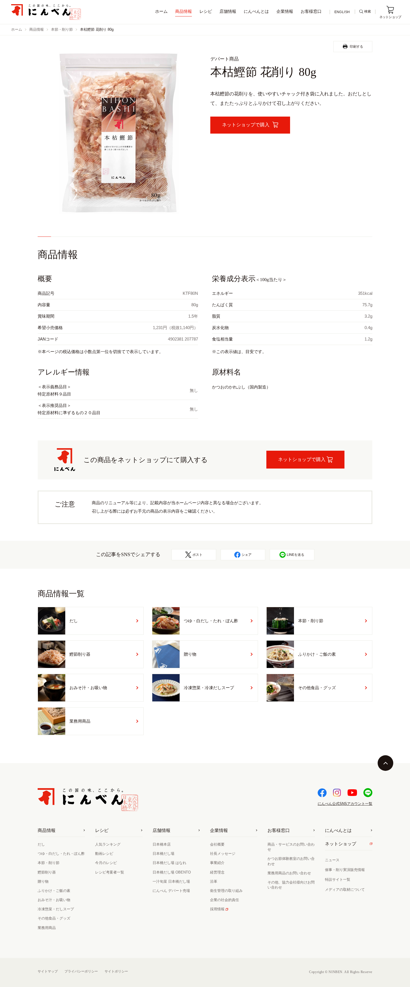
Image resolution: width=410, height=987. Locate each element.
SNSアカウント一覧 (345, 804)
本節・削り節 (62, 29)
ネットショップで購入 (301, 459)
